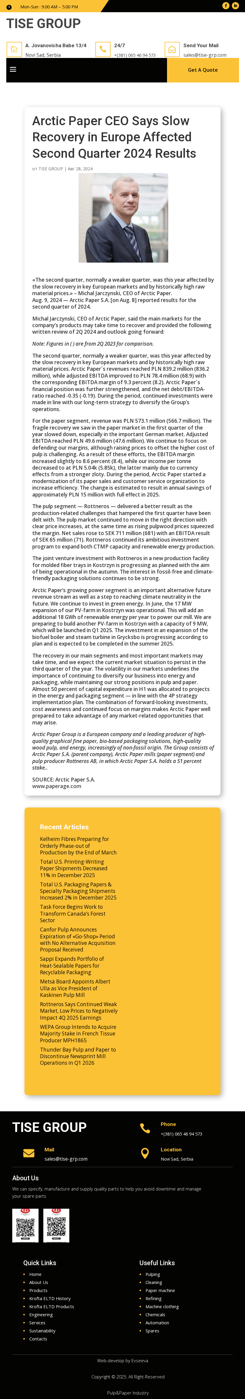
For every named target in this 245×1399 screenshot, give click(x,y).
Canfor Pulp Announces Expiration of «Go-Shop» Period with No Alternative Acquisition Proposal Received (78, 939)
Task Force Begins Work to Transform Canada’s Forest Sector (72, 913)
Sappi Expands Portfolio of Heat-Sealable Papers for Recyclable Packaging (72, 965)
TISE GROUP (51, 168)
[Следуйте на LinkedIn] (235, 5)
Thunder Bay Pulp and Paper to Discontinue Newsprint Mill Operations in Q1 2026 (78, 1056)
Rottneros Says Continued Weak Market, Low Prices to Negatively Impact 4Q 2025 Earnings (79, 1011)
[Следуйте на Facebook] (225, 5)
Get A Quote (203, 70)
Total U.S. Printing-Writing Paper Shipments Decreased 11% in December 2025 (74, 868)
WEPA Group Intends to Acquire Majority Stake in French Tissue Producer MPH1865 (78, 1033)
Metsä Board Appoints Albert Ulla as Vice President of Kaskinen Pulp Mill (75, 988)
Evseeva (139, 1360)
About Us (25, 1178)
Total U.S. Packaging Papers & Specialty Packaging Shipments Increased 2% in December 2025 (78, 891)
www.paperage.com (56, 786)
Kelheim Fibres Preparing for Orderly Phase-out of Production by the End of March (78, 846)
